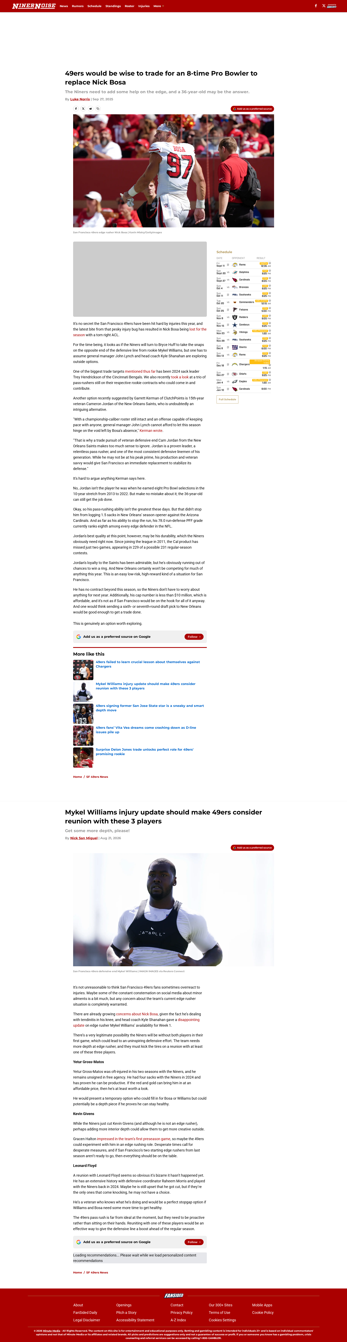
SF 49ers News (97, 777)
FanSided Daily (85, 1312)
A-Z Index (178, 1320)
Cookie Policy (263, 1312)
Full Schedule (227, 399)
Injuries (143, 6)
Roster (129, 6)
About (78, 1305)
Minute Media (51, 1330)
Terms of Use (219, 1312)
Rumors (77, 6)
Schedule (94, 6)
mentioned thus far (140, 371)
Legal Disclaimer (86, 1320)
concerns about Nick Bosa (137, 1014)
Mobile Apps (262, 1305)
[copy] (98, 108)
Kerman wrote (151, 430)
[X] (324, 5)
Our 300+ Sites (220, 1305)
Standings (113, 6)
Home (77, 777)
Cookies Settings (222, 1320)
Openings (123, 1305)
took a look (180, 377)
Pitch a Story (126, 1312)
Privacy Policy (182, 1312)
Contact (177, 1305)
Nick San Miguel (84, 838)
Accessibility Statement (135, 1320)
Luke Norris (80, 99)
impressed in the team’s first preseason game (133, 1139)
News (64, 6)
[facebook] (316, 5)
